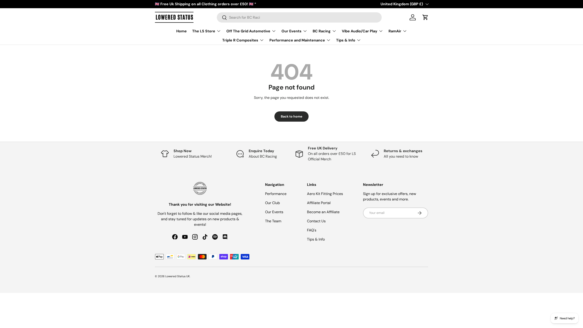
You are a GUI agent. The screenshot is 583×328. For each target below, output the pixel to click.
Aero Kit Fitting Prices (325, 193)
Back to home (291, 116)
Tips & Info (345, 40)
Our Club (272, 202)
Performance (275, 193)
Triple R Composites (240, 40)
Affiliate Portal (319, 202)
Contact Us (316, 221)
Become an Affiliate (323, 212)
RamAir (395, 31)
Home (181, 31)
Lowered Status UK (177, 276)
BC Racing (322, 31)
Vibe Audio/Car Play (359, 31)
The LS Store (203, 31)
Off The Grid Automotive (248, 31)
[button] (425, 17)
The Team (273, 221)
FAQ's (311, 230)
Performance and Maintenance (297, 40)
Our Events (291, 31)
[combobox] (299, 17)
